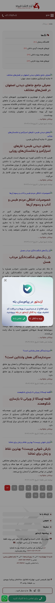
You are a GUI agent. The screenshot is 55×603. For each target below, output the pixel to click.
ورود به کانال (36, 318)
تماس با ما (17, 318)
